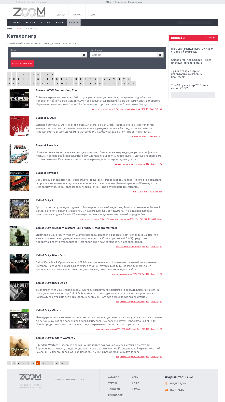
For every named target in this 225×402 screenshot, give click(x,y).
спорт (131, 164)
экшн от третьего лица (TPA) (132, 109)
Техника (60, 15)
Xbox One (136, 329)
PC (147, 109)
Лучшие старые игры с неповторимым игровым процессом (187, 74)
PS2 (160, 191)
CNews (109, 2)
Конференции (135, 2)
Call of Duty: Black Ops (50, 255)
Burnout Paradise (47, 145)
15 (62, 363)
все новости (210, 38)
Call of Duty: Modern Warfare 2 (55, 337)
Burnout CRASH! (46, 117)
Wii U (128, 329)
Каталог (113, 377)
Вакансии (24, 387)
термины (60, 22)
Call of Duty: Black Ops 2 (51, 282)
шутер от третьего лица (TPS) (105, 109)
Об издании (25, 385)
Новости (114, 389)
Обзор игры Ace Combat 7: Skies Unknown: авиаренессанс (191, 61)
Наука (77, 15)
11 (43, 363)
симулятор (136, 136)
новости (31, 22)
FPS (107, 219)
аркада (145, 136)
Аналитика (120, 2)
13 (52, 363)
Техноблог (115, 395)
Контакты (35, 387)
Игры (19, 28)
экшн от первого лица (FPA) (92, 219)
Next (193, 95)
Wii (137, 219)
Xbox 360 (154, 109)
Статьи (112, 383)
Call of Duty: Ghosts (48, 310)
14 (57, 363)
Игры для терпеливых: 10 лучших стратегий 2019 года (192, 50)
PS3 (160, 109)
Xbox (146, 191)
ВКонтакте (176, 389)
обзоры (45, 22)
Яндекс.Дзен (177, 383)
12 (47, 363)
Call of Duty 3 (44, 200)
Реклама (37, 385)
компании (15, 22)
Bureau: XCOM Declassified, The (56, 90)
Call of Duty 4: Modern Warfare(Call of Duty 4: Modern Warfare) (76, 227)
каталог (73, 22)
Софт (94, 15)
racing (125, 164)
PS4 (143, 329)
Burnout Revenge (47, 172)
